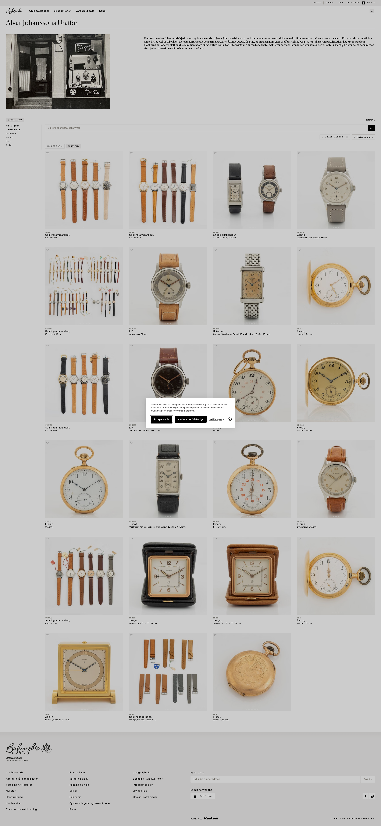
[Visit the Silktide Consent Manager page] (230, 419)
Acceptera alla (161, 419)
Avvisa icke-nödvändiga (190, 419)
